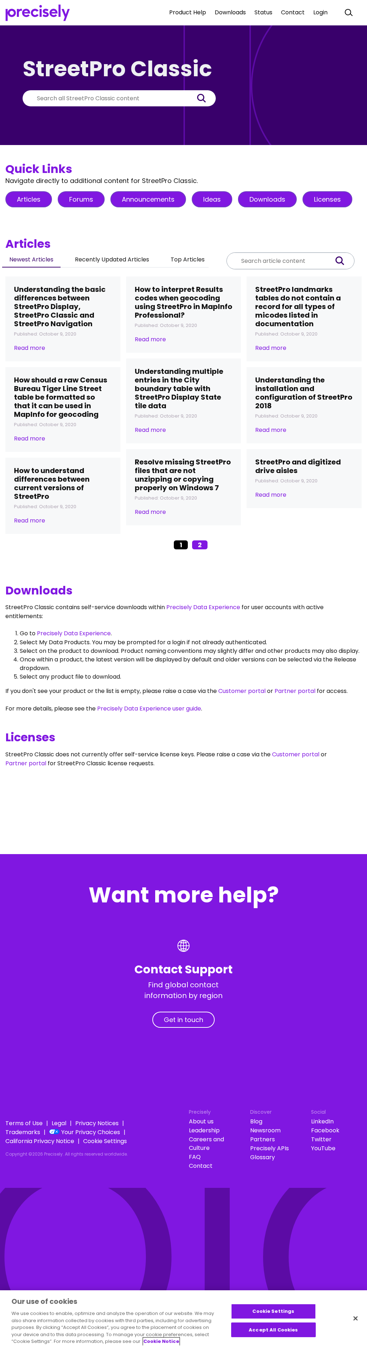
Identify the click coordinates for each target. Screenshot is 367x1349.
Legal (59, 1123)
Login (320, 12)
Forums (81, 199)
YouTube (323, 1148)
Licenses (327, 199)
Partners (262, 1139)
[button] (205, 98)
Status (263, 12)
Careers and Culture (206, 1143)
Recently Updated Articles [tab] (112, 259)
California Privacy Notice (39, 1141)
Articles (28, 199)
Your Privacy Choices (90, 1132)
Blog (256, 1121)
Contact (293, 12)
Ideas (212, 199)
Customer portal (242, 691)
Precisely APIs (269, 1148)
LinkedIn (322, 1121)
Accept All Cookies (273, 1329)
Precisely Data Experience (203, 607)
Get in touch (183, 1019)
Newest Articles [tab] (31, 259)
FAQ (195, 1157)
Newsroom (265, 1130)
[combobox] (108, 98)
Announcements (148, 199)
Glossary (262, 1157)
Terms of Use (24, 1123)
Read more (29, 348)
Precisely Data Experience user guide (149, 708)
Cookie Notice (161, 1341)
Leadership (204, 1130)
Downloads (230, 12)
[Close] (355, 1318)
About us (201, 1121)
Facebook (325, 1130)
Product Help (187, 12)
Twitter (321, 1139)
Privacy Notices (97, 1123)
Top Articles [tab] (188, 259)
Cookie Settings (105, 1141)
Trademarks (22, 1132)
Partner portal (295, 691)
